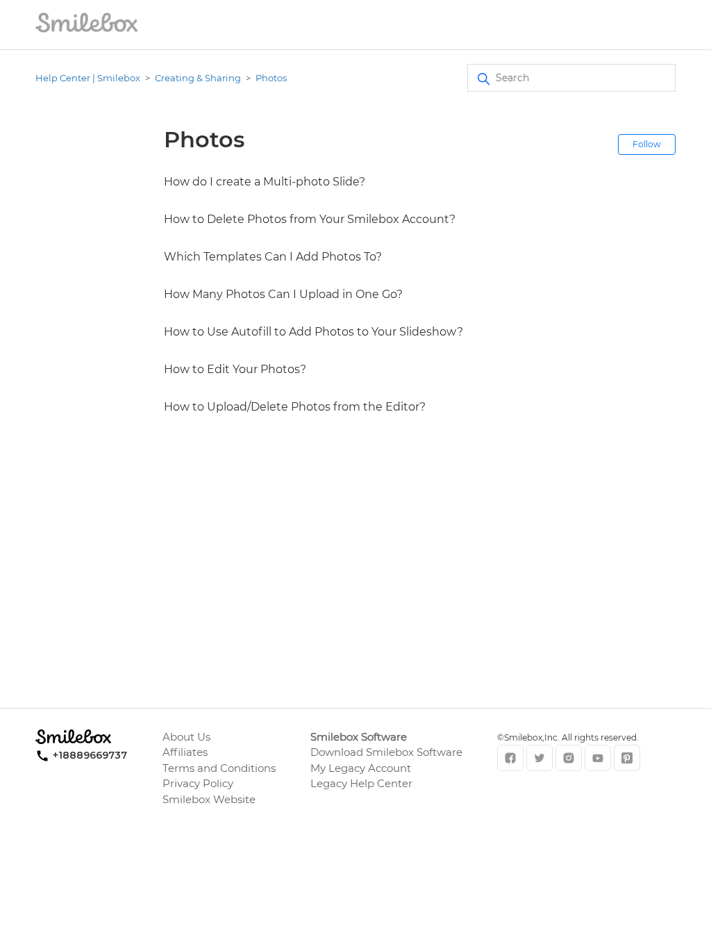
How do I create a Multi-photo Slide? (264, 181)
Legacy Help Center (361, 783)
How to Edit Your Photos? (235, 369)
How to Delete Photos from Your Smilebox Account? (309, 219)
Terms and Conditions (219, 768)
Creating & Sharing (198, 77)
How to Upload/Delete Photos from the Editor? (295, 406)
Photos (271, 77)
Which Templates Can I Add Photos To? (273, 256)
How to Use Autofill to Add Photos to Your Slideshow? (313, 331)
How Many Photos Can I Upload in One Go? (283, 294)
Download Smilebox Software (386, 752)
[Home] (86, 31)
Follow (647, 144)
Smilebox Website (209, 799)
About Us (186, 736)
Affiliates (185, 752)
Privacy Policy (197, 783)
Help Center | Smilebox (87, 77)
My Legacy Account (360, 768)
